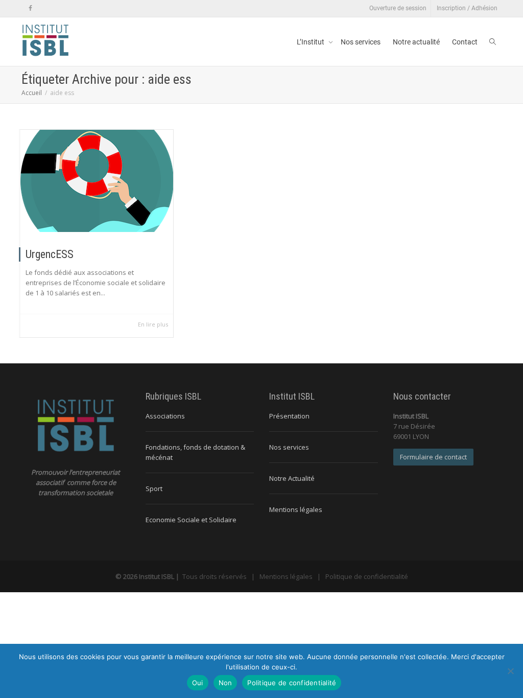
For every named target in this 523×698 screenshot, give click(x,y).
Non (225, 683)
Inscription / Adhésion (467, 8)
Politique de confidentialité (366, 576)
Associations (165, 416)
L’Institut (311, 42)
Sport (154, 488)
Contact (465, 42)
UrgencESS (50, 254)
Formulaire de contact (433, 456)
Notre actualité (416, 42)
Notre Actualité (292, 478)
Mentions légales (295, 509)
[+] (96, 181)
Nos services (361, 42)
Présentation (289, 416)
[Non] (510, 671)
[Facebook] (30, 8)
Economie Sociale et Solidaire (191, 519)
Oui (197, 683)
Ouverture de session (397, 8)
